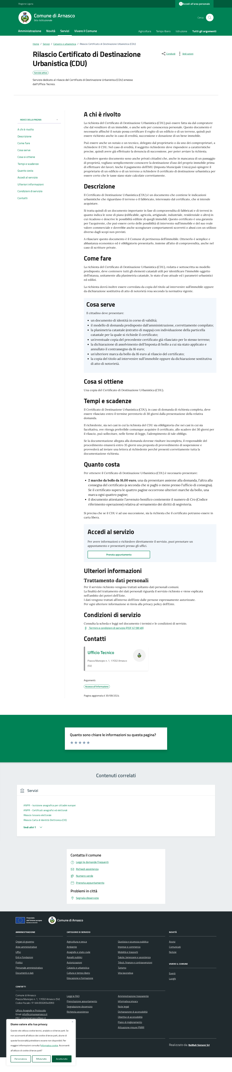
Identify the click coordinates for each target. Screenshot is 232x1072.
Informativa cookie (49, 1045)
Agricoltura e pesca (77, 941)
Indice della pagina (30, 119)
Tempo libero (163, 31)
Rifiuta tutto (41, 1058)
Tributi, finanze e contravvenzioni (135, 962)
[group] (116, 812)
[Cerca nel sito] (210, 17)
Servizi (64, 30)
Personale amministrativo (29, 968)
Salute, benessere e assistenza (134, 957)
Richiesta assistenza (78, 1012)
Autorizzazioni (74, 962)
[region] (41, 1042)
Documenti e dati (24, 973)
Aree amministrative (26, 947)
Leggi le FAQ (73, 996)
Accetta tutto (62, 1058)
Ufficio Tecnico (101, 652)
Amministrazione (29, 30)
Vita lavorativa (125, 973)
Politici (19, 962)
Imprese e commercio (129, 947)
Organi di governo (25, 941)
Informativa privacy (128, 1001)
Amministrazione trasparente (133, 996)
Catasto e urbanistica (78, 968)
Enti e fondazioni (24, 957)
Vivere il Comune (85, 30)
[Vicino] (72, 1022)
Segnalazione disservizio (79, 1006)
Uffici (18, 952)
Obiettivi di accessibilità (130, 1017)
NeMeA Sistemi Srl (199, 1045)
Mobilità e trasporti (128, 952)
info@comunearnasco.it (34, 1014)
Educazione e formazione (80, 978)
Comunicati (175, 947)
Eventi (172, 973)
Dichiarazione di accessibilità (132, 1012)
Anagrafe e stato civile (78, 952)
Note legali (123, 1006)
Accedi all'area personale (196, 4)
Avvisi (172, 941)
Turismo (122, 968)
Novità (50, 30)
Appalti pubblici (74, 957)
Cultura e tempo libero (78, 973)
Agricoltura (144, 31)
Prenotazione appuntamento (82, 1001)
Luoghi (172, 978)
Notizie (172, 952)
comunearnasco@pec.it (33, 1018)
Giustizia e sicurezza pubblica (133, 941)
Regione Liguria (25, 3)
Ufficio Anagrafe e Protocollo (31, 1010)
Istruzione (181, 31)
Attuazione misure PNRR (131, 1027)
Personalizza (21, 1058)
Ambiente (72, 947)
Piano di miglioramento (130, 1022)
